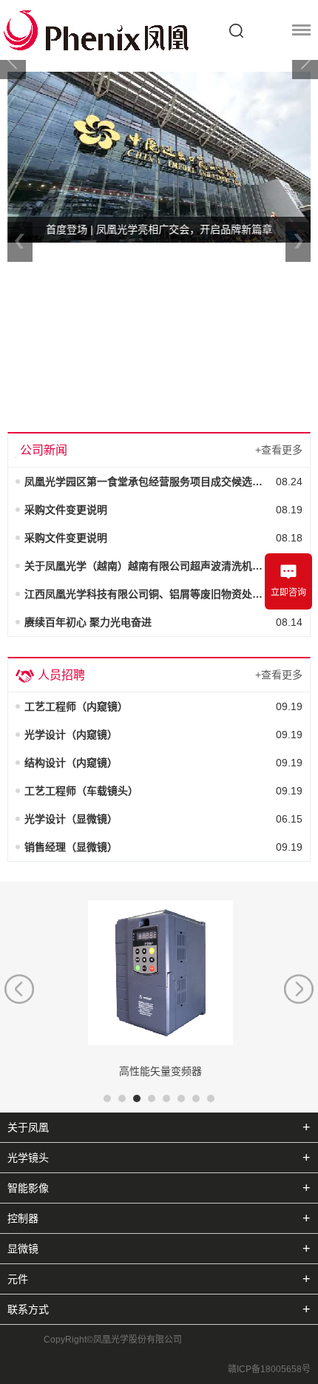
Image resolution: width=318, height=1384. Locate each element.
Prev (13, 59)
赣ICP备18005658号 (269, 1369)
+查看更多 (278, 450)
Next (305, 59)
